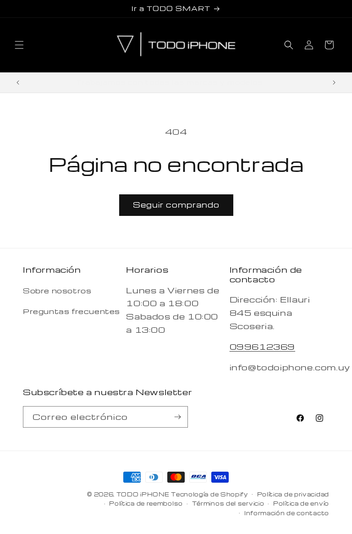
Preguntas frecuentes (71, 311)
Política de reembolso (146, 503)
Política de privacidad (293, 494)
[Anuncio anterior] (18, 82)
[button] (19, 45)
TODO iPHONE (143, 494)
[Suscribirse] (177, 417)
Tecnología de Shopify (209, 494)
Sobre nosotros (57, 290)
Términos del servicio (228, 503)
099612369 (262, 346)
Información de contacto (286, 513)
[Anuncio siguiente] (334, 82)
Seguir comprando (176, 204)
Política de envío (301, 503)
